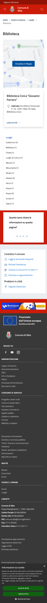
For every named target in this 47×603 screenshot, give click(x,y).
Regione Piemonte (11, 2)
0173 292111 (22, 526)
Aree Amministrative (10, 369)
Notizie (4, 469)
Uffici (3, 372)
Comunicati (6, 473)
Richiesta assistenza (9, 549)
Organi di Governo (8, 365)
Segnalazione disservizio (11, 542)
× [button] (44, 566)
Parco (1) (9, 183)
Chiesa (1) (10, 152)
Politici (4, 379)
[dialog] (23, 583)
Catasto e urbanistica (10, 416)
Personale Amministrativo (12, 382)
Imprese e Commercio (10, 409)
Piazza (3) (10, 193)
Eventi (4, 489)
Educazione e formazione (11, 436)
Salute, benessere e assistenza (14, 449)
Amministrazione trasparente (13, 562)
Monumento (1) (12, 167)
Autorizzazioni (7, 453)
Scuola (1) (10, 198)
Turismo (4, 419)
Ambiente (5, 446)
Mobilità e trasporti (9, 423)
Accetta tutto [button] (23, 588)
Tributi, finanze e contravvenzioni (15, 443)
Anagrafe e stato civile (10, 399)
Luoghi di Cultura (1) (14, 157)
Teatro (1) (10, 203)
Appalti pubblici (7, 413)
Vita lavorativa (7, 406)
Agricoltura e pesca (9, 456)
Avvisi (3, 476)
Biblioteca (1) (11, 147)
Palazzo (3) (10, 178)
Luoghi (31, 19)
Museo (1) (10, 173)
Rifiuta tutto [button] (23, 594)
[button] (23, 599)
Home (5, 19)
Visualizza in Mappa (23, 63)
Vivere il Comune (18, 19)
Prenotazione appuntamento (13, 539)
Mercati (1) (10, 162)
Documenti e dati (8, 386)
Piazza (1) (10, 188)
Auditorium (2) (12, 142)
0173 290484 (11, 522)
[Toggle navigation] (4, 9)
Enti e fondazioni (8, 376)
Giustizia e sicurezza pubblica (13, 439)
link (3, 583)
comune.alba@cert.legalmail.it (18, 519)
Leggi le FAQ (6, 545)
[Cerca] (41, 9)
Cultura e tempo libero (10, 402)
